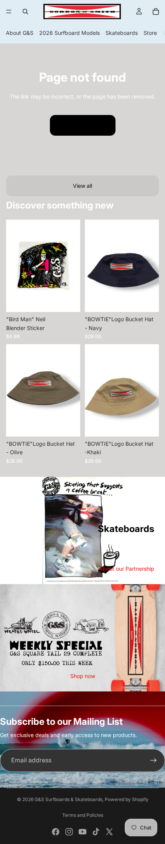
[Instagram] (69, 831)
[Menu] (9, 11)
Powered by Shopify (126, 799)
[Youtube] (82, 831)
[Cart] (155, 11)
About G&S (19, 33)
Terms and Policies (82, 815)
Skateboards (122, 33)
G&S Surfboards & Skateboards (68, 799)
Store (150, 33)
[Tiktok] (96, 831)
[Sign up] (153, 760)
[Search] (25, 11)
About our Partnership (126, 568)
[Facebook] (55, 831)
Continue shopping (82, 125)
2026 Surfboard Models (69, 33)
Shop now (82, 676)
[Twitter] (109, 831)
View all (82, 185)
